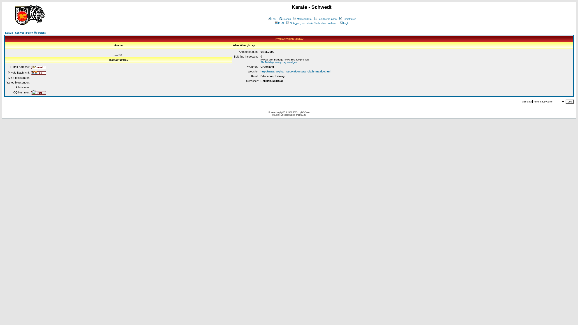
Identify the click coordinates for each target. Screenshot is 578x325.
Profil (281, 23)
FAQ (273, 19)
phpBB (282, 112)
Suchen (286, 19)
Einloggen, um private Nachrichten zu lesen (313, 23)
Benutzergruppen (327, 19)
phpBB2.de (301, 115)
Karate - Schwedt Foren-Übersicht (25, 32)
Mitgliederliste (304, 19)
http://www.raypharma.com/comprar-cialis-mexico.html (296, 71)
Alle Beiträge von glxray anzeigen (279, 62)
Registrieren (349, 19)
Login (346, 23)
